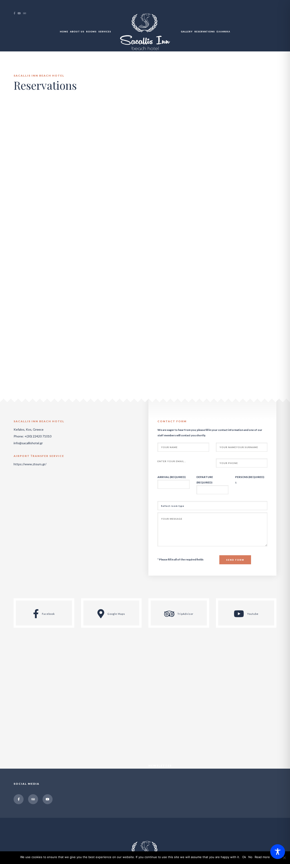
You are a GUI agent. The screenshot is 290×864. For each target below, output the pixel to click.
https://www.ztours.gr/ (30, 464)
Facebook (48, 614)
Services (104, 31)
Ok (244, 857)
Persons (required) (249, 477)
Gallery (187, 31)
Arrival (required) (171, 477)
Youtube (252, 614)
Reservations (204, 31)
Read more (262, 857)
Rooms (91, 31)
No (250, 857)
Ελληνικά (223, 31)
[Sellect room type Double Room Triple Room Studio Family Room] (212, 505)
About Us (77, 31)
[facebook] (16, 13)
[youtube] (20, 13)
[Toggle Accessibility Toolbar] (277, 851)
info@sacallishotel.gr (28, 443)
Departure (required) (204, 479)
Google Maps (116, 614)
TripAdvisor (185, 614)
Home (64, 31)
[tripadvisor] (26, 13)
